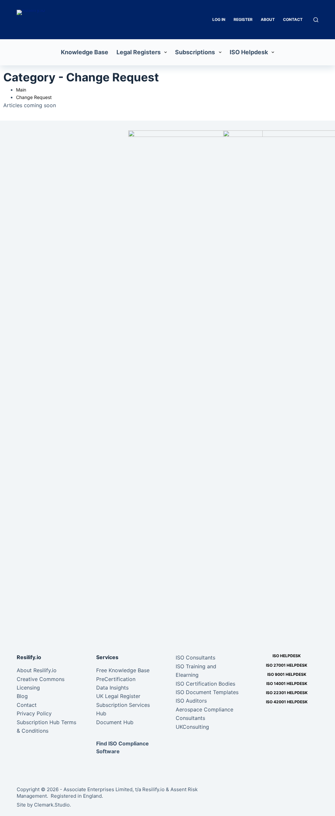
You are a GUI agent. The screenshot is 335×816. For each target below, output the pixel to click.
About (268, 19)
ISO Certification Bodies (205, 683)
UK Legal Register (118, 696)
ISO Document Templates (207, 692)
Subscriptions (195, 52)
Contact (293, 19)
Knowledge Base (84, 52)
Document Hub (114, 722)
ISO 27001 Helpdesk (286, 665)
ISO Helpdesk (249, 52)
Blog (22, 696)
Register (243, 19)
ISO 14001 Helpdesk (286, 683)
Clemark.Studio (52, 805)
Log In (218, 19)
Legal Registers (138, 52)
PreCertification (115, 679)
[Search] (315, 19)
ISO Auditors (191, 700)
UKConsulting (192, 727)
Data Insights (112, 687)
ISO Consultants (195, 657)
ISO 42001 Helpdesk (287, 701)
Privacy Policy (34, 713)
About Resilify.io (37, 670)
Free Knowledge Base (123, 670)
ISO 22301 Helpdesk (287, 692)
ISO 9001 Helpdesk (286, 674)
